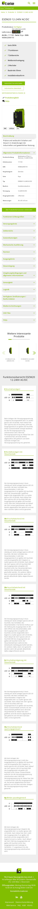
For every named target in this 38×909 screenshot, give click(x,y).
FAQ (19, 905)
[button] (9, 339)
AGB (23, 905)
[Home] (8, 3)
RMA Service (11, 905)
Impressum (9, 902)
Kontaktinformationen (19, 891)
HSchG (29, 905)
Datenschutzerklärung (24, 902)
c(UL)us (11, 128)
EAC (5, 128)
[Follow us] (17, 897)
